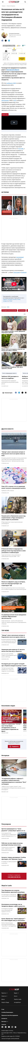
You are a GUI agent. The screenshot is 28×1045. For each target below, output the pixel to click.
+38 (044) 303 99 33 (14, 877)
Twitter (18, 299)
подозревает (20, 257)
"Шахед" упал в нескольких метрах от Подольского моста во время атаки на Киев (13, 454)
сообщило (9, 83)
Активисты (4, 1018)
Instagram (5, 301)
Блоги (15, 996)
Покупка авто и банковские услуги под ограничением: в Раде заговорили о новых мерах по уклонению (13, 518)
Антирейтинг (17, 1002)
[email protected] (15, 1038)
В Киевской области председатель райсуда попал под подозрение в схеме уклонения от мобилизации (13, 550)
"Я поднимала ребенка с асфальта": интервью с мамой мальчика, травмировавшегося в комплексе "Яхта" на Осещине (13, 781)
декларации (5, 100)
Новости (3, 996)
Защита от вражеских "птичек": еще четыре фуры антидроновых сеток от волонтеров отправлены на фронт (11, 727)
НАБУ (14, 83)
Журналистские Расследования (9, 1015)
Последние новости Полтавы (9, 310)
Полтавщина (22, 310)
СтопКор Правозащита (7, 1012)
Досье (3, 999)
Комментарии (8, 393)
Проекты (3, 993)
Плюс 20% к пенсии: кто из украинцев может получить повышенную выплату (13, 487)
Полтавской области (12, 70)
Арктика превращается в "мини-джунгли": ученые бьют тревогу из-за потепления (13, 830)
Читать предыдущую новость (9, 373)
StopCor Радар (5, 1002)
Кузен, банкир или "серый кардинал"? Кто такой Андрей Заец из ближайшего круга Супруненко (13, 920)
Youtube (15, 299)
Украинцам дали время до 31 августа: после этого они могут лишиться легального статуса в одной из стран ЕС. (13, 651)
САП (15, 100)
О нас (2, 1009)
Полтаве (20, 149)
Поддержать (15, 746)
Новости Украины (11, 6)
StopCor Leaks (6, 885)
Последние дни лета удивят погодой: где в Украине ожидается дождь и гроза (13, 665)
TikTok (10, 301)
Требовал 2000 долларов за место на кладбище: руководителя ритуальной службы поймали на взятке (9, 379)
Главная (3, 6)
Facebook (10, 299)
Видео (15, 993)
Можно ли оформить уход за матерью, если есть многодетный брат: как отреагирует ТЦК (13, 583)
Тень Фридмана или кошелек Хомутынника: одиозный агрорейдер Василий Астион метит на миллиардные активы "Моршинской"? (13, 893)
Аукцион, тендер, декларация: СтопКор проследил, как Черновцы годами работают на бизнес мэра (13, 859)
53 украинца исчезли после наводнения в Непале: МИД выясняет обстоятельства (13, 616)
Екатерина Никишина (14, 33)
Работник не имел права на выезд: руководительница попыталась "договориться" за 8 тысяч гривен (12, 845)
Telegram (5, 299)
